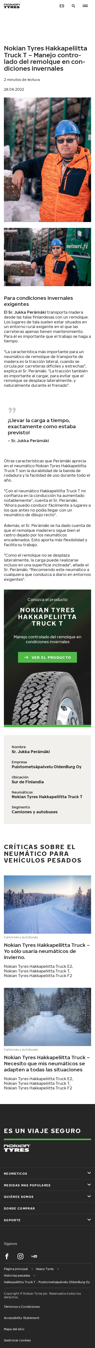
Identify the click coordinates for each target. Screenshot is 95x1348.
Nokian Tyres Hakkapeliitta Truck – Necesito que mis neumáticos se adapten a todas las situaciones (47, 1063)
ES (61, 5)
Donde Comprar (19, 1208)
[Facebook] (7, 1256)
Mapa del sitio (14, 1329)
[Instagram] (20, 1256)
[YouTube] (34, 1256)
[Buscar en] (73, 6)
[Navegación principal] (85, 6)
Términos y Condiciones (22, 1307)
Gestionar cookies (17, 1340)
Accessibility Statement (21, 1318)
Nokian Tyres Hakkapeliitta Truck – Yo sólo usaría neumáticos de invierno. (47, 951)
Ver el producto (51, 657)
